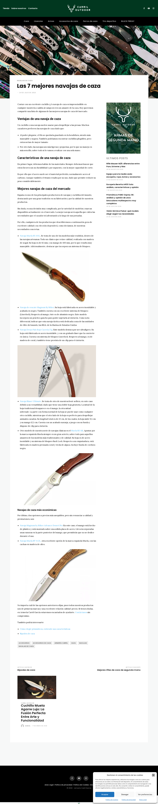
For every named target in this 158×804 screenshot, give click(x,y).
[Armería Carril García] (79, 8)
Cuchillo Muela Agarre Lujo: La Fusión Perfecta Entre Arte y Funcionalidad (33, 713)
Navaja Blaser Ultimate (30, 401)
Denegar (125, 794)
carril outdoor (27, 703)
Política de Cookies (112, 800)
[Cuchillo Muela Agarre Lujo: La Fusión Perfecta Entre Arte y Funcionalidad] (36, 687)
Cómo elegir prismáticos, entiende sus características (45, 629)
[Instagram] (153, 8)
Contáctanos (81, 612)
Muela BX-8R (77, 430)
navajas (83, 643)
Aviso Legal (143, 800)
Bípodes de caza (26, 669)
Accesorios (24, 643)
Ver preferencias (145, 794)
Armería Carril (61, 643)
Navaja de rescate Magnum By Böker (37, 307)
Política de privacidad (129, 800)
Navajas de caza (25, 80)
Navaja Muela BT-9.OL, (30, 541)
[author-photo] (23, 726)
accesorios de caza (42, 643)
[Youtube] (148, 8)
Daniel (27, 726)
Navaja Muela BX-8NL (30, 235)
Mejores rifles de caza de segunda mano (119, 669)
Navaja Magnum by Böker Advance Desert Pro (41, 525)
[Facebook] (144, 8)
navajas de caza (26, 646)
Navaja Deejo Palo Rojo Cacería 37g (36, 329)
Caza (73, 643)
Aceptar (104, 794)
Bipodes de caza (27, 633)
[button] (153, 775)
